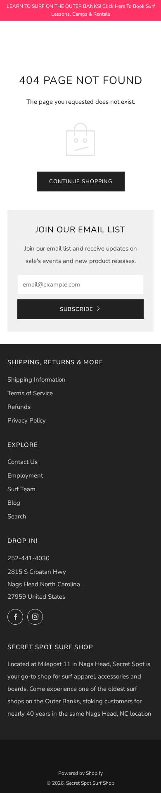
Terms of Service (30, 393)
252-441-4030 (28, 558)
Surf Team (21, 489)
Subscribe (76, 309)
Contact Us (22, 462)
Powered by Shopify (80, 773)
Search (16, 516)
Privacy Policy (26, 420)
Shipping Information (36, 379)
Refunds (19, 407)
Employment (25, 475)
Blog (13, 503)
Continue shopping (80, 181)
